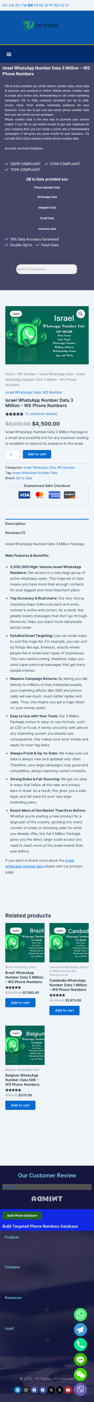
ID (46, 5)
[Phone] (80, 1344)
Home (9, 374)
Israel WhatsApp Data (56, 374)
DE (41, 5)
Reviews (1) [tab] (15, 533)
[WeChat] (80, 1374)
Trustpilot (10, 1187)
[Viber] (80, 1389)
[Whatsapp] (80, 1314)
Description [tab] (15, 523)
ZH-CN (8, 5)
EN (30, 5)
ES (62, 5)
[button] (9, 54)
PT (51, 5)
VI (67, 5)
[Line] (80, 1359)
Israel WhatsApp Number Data (35, 473)
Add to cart (37, 454)
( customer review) (41, 414)
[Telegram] (80, 1329)
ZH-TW (21, 5)
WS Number (27, 374)
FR (36, 5)
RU (56, 5)
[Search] (77, 269)
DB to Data (24, 478)
